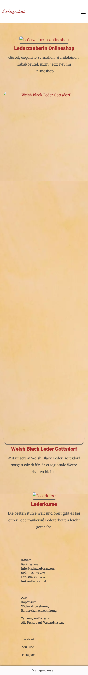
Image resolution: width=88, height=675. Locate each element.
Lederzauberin (14, 11)
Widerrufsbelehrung (35, 606)
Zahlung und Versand (35, 618)
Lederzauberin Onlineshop (44, 48)
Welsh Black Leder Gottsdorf (44, 449)
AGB (24, 598)
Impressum (29, 602)
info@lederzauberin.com (38, 568)
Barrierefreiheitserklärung (39, 610)
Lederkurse (44, 504)
